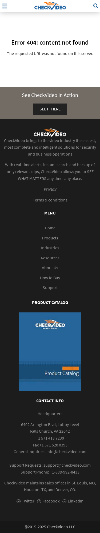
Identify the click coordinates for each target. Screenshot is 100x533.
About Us (50, 267)
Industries (50, 247)
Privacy (50, 189)
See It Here (50, 108)
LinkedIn (75, 501)
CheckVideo (50, 6)
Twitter (28, 501)
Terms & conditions (50, 200)
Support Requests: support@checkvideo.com (50, 465)
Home (50, 227)
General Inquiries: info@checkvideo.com (50, 451)
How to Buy (50, 277)
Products (50, 237)
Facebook (51, 501)
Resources (50, 257)
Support (50, 287)
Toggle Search (95, 5)
